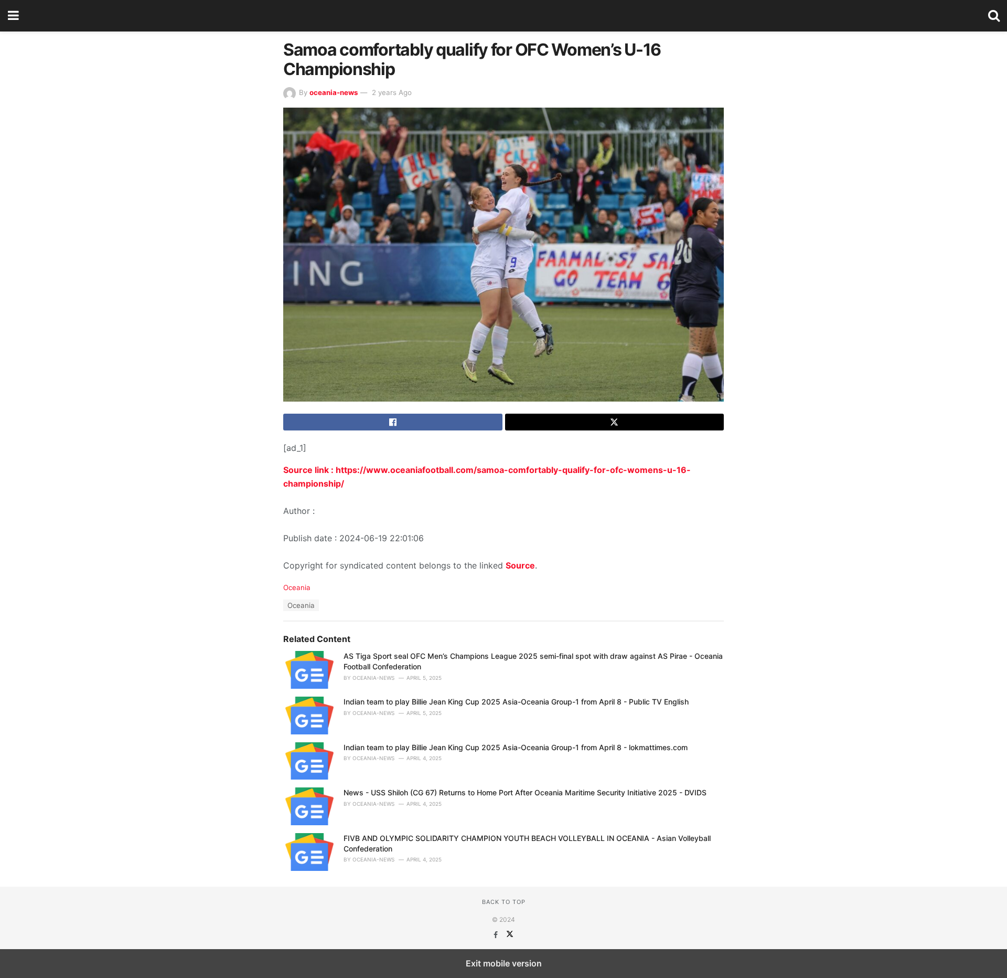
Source (520, 565)
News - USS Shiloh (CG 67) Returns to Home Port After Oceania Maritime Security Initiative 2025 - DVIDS (525, 792)
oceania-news (333, 92)
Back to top (504, 902)
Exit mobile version (504, 963)
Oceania (296, 587)
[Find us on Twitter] (509, 934)
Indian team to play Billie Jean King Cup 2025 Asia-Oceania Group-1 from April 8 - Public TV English (516, 701)
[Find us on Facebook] (497, 934)
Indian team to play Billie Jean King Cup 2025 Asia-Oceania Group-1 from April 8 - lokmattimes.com (516, 747)
